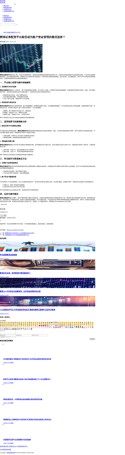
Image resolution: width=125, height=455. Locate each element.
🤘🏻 (15, 327)
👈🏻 (19, 327)
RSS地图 (2, 449)
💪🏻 (42, 327)
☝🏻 (27, 327)
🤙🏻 (39, 327)
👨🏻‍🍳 (29, 329)
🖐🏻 (33, 327)
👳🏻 (3, 329)
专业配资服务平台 (11, 32)
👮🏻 (7, 329)
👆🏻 (23, 327)
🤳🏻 (48, 327)
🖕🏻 (44, 327)
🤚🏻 (31, 327)
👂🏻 (62, 327)
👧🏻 (78, 327)
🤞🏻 (11, 327)
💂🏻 (15, 329)
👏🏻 (86, 325)
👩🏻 (82, 327)
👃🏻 (64, 327)
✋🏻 (29, 327)
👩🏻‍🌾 (25, 329)
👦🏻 (76, 327)
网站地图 (8, 449)
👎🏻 (1, 327)
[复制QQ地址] (1, 216)
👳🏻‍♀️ (1, 329)
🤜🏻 (9, 327)
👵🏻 (90, 327)
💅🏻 (50, 327)
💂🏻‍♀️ (13, 329)
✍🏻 (46, 327)
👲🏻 (93, 327)
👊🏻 (3, 327)
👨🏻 (80, 327)
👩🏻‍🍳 (27, 329)
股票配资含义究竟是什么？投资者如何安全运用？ (20, 233)
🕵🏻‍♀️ (17, 329)
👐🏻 (82, 325)
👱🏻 (86, 327)
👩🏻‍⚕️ (21, 329)
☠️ (54, 325)
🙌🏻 (84, 325)
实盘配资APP (12, 446)
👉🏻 (21, 327)
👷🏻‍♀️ (9, 329)
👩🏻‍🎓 (31, 329)
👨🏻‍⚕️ (23, 329)
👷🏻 (11, 329)
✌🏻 (13, 327)
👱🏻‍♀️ (84, 327)
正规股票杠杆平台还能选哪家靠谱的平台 (17, 235)
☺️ (17, 322)
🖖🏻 (35, 327)
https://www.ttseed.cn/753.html (15, 230)
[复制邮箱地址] (4, 216)
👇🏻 (25, 327)
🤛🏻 (7, 327)
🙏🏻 (88, 325)
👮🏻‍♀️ (5, 329)
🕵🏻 (19, 329)
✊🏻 (5, 327)
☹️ (74, 322)
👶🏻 (74, 327)
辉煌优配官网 (4, 446)
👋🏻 (37, 327)
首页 (4, 32)
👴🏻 (88, 327)
